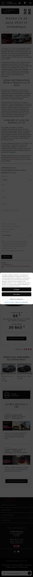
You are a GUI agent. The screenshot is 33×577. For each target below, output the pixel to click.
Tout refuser (16, 294)
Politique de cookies (9, 302)
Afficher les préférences (16, 299)
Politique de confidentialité (21, 302)
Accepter (16, 289)
